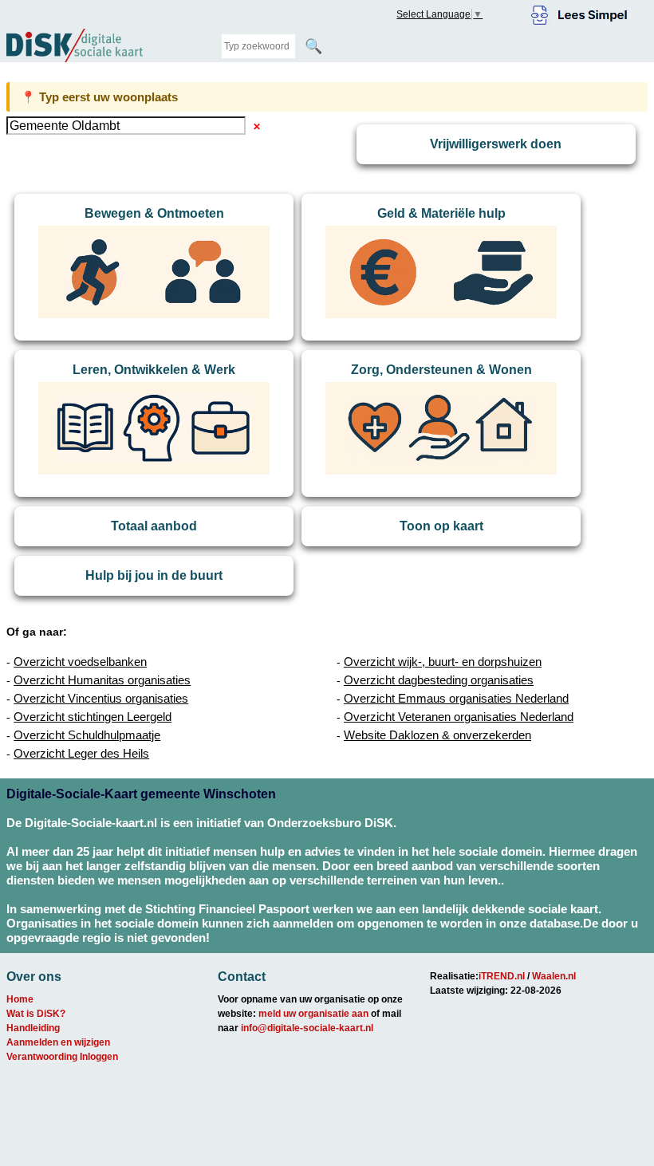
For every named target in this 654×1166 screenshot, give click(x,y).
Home (19, 999)
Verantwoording (41, 1056)
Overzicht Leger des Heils (81, 753)
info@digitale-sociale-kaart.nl (307, 1028)
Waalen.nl (554, 976)
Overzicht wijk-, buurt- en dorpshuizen (443, 661)
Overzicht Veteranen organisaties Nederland (458, 716)
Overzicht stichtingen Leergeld (92, 716)
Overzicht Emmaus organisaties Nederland (456, 698)
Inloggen (99, 1056)
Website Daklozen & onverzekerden (437, 735)
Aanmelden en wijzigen (58, 1042)
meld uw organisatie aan (313, 1013)
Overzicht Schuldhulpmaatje (87, 735)
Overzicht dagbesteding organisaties (439, 680)
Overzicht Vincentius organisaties (101, 698)
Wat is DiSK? (35, 1013)
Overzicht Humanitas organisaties (102, 680)
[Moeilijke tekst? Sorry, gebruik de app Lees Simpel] (579, 12)
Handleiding (33, 1028)
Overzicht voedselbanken (80, 661)
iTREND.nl (502, 976)
